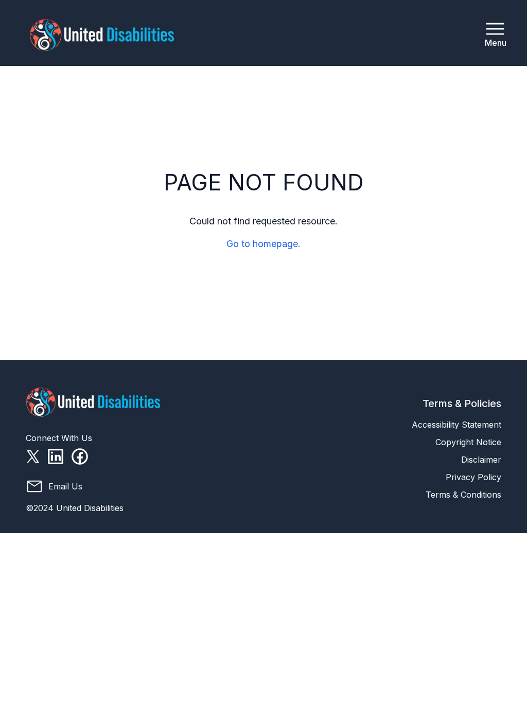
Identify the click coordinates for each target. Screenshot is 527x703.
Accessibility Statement (456, 424)
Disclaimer (481, 459)
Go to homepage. (263, 243)
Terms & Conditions (463, 494)
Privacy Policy (473, 477)
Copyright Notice (468, 442)
